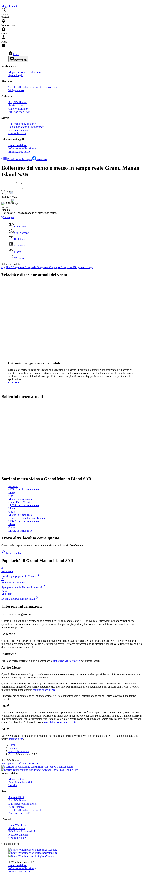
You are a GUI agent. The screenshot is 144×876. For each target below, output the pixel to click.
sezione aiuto (16, 738)
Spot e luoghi (15, 75)
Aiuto (16, 54)
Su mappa (8, 217)
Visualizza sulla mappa (19, 159)
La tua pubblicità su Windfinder (25, 126)
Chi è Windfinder (18, 108)
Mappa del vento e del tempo (24, 72)
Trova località (13, 553)
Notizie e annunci (18, 130)
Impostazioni (20, 60)
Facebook (41, 159)
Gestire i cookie (17, 133)
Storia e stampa (16, 105)
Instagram (51, 852)
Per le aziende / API (19, 111)
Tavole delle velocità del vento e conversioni (33, 87)
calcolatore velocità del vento (60, 722)
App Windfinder (17, 102)
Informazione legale (19, 151)
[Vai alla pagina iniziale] (1, 2)
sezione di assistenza (44, 689)
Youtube (50, 856)
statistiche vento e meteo (66, 660)
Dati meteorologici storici (22, 123)
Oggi (4, 267)
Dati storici (14, 382)
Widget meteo (16, 90)
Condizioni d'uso (17, 145)
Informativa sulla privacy (22, 148)
